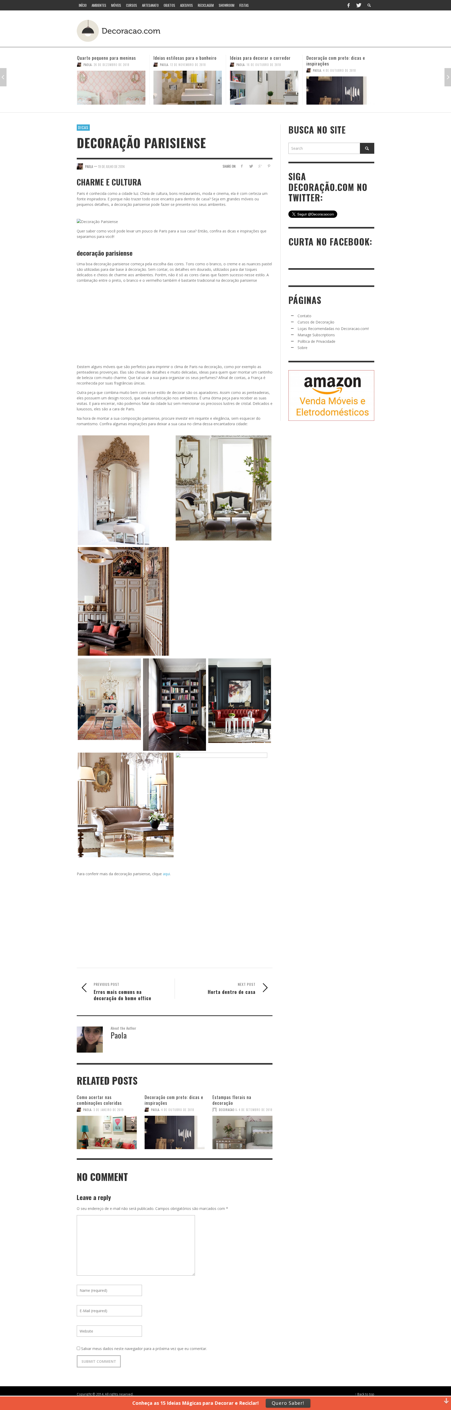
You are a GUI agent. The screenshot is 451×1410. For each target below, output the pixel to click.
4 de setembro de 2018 (255, 1110)
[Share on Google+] (259, 166)
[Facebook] (348, 5)
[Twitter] (358, 5)
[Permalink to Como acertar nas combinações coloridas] (107, 1130)
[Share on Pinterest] (268, 166)
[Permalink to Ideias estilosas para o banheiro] (111, 88)
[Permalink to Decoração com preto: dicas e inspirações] (264, 90)
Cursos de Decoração (316, 322)
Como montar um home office (335, 58)
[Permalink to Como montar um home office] (340, 88)
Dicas (83, 127)
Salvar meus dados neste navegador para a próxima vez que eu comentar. (144, 1348)
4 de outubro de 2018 (263, 70)
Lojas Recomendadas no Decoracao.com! (333, 328)
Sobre (302, 347)
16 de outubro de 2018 (187, 65)
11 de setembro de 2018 (340, 65)
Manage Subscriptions (316, 334)
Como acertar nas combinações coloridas (99, 1100)
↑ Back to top (364, 1394)
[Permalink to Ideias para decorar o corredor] (187, 88)
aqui (166, 873)
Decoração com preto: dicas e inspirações (259, 61)
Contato (304, 315)
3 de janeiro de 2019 (108, 1110)
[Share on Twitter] (250, 166)
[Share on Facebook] (241, 166)
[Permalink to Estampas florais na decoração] (242, 1130)
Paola (88, 65)
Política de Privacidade (316, 341)
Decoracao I (228, 1110)
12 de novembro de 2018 (111, 65)
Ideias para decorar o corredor (183, 58)
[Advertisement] (277, 30)
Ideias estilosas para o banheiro (108, 58)
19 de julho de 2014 (111, 166)
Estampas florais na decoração (231, 1100)
